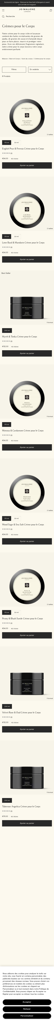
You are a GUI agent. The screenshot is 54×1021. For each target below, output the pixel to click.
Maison (5, 59)
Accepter (27, 1002)
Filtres (14, 69)
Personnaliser (27, 1016)
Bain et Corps (14, 59)
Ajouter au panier (27, 165)
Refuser (27, 1009)
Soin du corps (27, 59)
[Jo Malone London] (27, 10)
